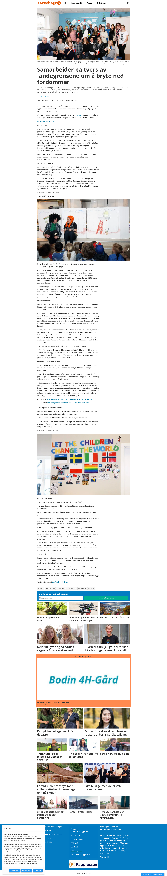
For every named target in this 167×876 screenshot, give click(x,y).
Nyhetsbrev (101, 3)
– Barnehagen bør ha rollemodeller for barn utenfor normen (70, 399)
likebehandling (62, 588)
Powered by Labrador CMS (83, 873)
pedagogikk (82, 588)
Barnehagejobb (76, 3)
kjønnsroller (50, 588)
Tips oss (89, 3)
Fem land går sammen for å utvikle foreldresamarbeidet (68, 403)
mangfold (72, 588)
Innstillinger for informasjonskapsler (153, 874)
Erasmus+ (77, 115)
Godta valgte (26, 870)
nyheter (40, 588)
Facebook (55, 582)
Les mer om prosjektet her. (46, 122)
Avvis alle (38, 870)
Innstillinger (14, 870)
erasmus (91, 588)
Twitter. (65, 582)
